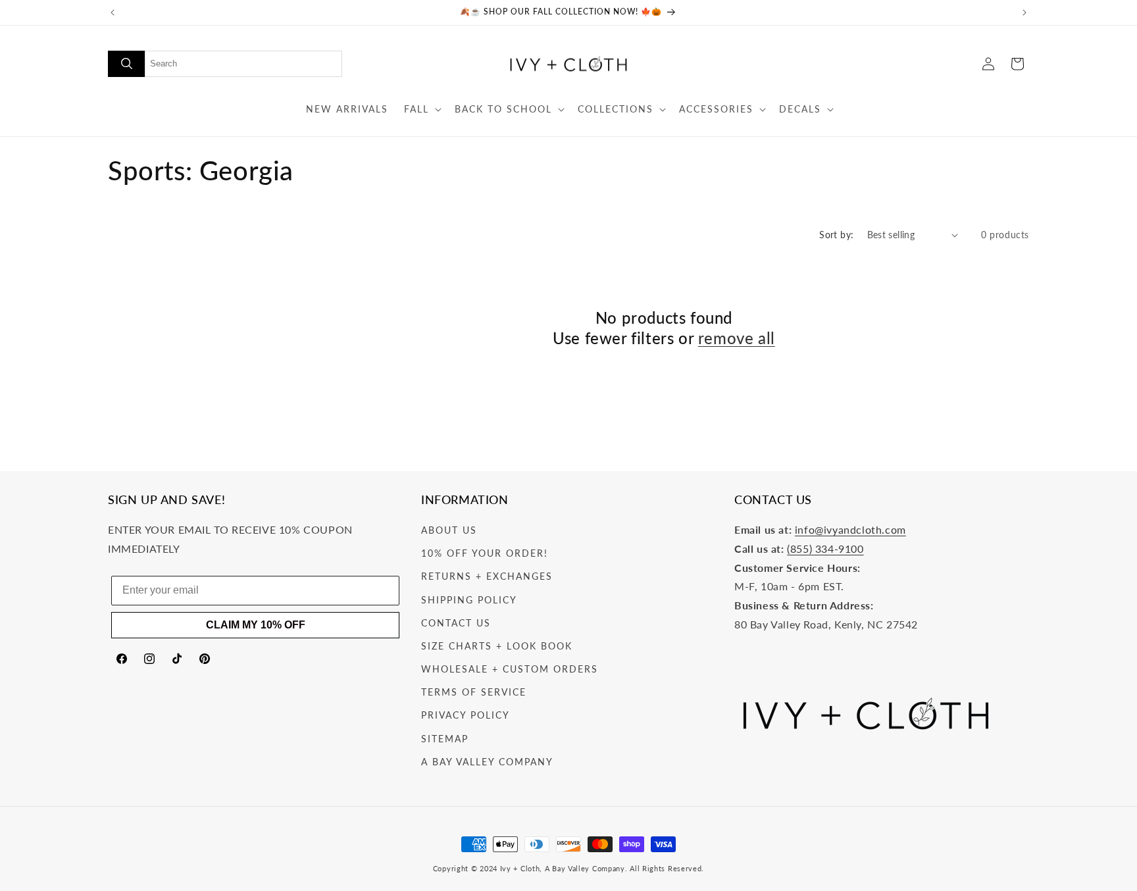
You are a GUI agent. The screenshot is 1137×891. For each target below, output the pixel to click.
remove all (736, 337)
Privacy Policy (465, 715)
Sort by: (836, 234)
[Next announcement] (1024, 12)
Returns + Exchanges (487, 576)
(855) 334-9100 (825, 548)
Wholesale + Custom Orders (509, 669)
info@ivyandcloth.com (850, 529)
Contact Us (456, 622)
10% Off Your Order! (484, 553)
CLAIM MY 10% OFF (255, 624)
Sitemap (444, 738)
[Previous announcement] (112, 12)
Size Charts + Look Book (496, 645)
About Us (449, 530)
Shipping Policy (469, 599)
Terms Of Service (473, 692)
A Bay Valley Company (487, 761)
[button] (421, 109)
